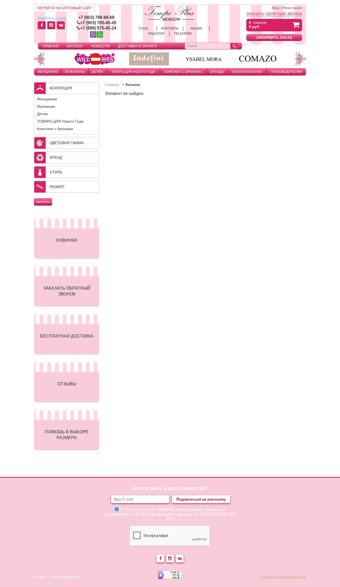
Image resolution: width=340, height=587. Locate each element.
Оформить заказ (274, 37)
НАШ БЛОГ (156, 33)
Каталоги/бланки (247, 72)
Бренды (217, 72)
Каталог (75, 46)
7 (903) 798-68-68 (97, 17)
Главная (50, 46)
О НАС (144, 28)
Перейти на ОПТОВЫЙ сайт (64, 8)
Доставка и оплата (137, 46)
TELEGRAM (183, 33)
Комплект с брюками (183, 72)
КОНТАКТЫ (169, 28)
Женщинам (48, 72)
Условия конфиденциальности (283, 577)
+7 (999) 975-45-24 (98, 28)
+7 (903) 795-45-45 (98, 22)
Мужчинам (74, 72)
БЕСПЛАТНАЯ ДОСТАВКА (67, 336)
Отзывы (66, 384)
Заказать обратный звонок (274, 14)
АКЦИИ (196, 28)
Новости (100, 46)
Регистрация (292, 8)
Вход (275, 8)
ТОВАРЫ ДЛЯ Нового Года (133, 72)
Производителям (286, 72)
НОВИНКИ (66, 240)
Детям (97, 72)
